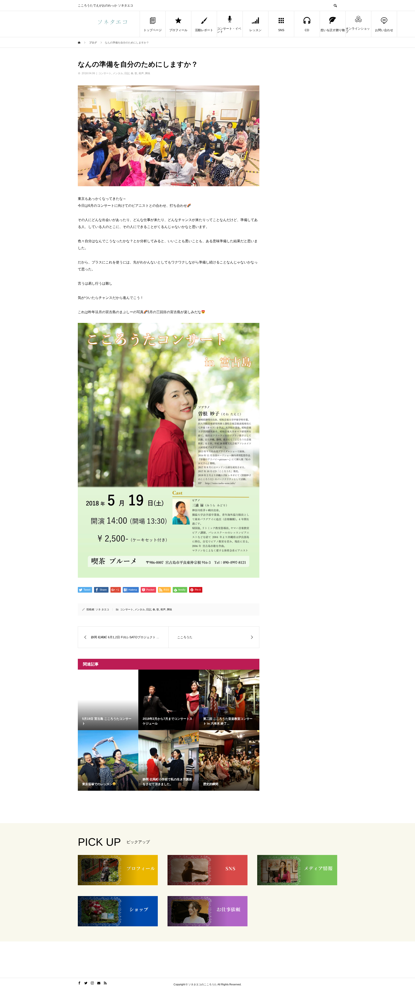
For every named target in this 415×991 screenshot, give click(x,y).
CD (307, 30)
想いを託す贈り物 (333, 30)
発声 (141, 73)
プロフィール (178, 30)
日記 (126, 73)
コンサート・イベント (229, 30)
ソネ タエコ (102, 609)
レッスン (255, 30)
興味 (147, 73)
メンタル (118, 73)
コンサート (104, 73)
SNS (281, 30)
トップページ (153, 30)
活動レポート (204, 30)
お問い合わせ (384, 30)
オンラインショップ (358, 30)
